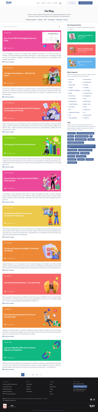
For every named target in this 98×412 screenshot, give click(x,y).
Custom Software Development (10, 384)
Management (87, 96)
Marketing (59, 19)
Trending (86, 87)
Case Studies (29, 384)
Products (43, 3)
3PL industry (71, 133)
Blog (60, 3)
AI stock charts (72, 162)
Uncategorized (88, 93)
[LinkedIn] (91, 399)
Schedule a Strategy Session (80, 386)
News (70, 93)
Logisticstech (73, 101)
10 (33, 375)
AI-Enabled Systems (7, 386)
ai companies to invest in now (75, 142)
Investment (72, 96)
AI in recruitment (81, 156)
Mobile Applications (7, 389)
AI (90, 136)
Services (49, 3)
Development (51, 19)
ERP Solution (87, 101)
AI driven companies (73, 153)
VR (70, 115)
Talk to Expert (72, 3)
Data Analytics (73, 117)
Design (71, 87)
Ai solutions (89, 159)
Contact (51, 393)
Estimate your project (85, 3)
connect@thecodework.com (79, 389)
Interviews (72, 107)
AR (70, 109)
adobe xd (70, 136)
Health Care (87, 109)
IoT (85, 112)
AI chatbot (91, 139)
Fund (85, 98)
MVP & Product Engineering (9, 393)
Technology (87, 90)
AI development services (85, 150)
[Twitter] (94, 399)
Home (38, 3)
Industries (28, 389)
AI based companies (81, 139)
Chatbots (86, 117)
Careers (51, 389)
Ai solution (81, 159)
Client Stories (29, 391)
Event (85, 107)
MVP (45, 19)
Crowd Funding (73, 104)
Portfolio (55, 3)
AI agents (70, 139)
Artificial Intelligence (74, 90)
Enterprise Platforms (7, 391)
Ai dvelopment (84, 153)
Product (65, 19)
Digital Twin (87, 104)
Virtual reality (87, 115)
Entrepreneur (87, 79)
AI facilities (71, 156)
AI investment (71, 159)
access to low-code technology (85, 133)
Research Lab (53, 386)
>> (41, 375)
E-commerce (72, 98)
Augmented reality (74, 112)
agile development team (82, 136)
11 (37, 375)
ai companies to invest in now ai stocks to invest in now (81, 146)
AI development (72, 150)
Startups (40, 19)
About (51, 384)
